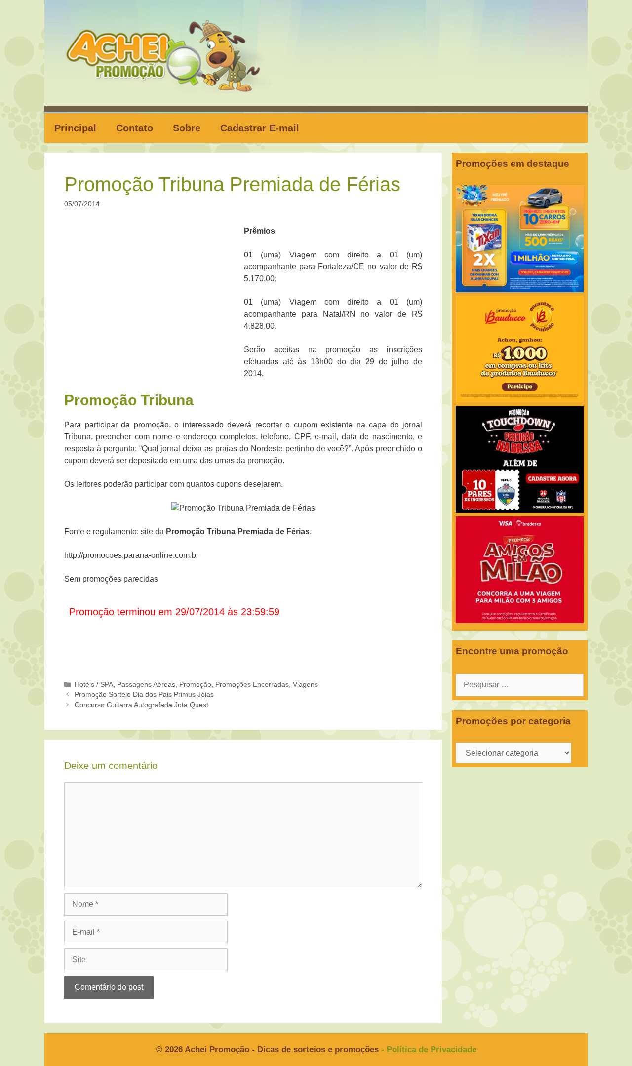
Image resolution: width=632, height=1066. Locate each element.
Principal (75, 128)
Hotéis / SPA (94, 684)
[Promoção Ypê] (520, 289)
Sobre (186, 128)
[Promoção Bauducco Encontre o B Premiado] (520, 399)
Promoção (195, 684)
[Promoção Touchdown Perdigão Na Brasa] (520, 510)
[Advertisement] (157, 298)
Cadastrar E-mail (259, 128)
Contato (134, 128)
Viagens (305, 684)
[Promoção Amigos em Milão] (520, 620)
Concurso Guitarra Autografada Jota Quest (141, 705)
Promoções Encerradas (252, 684)
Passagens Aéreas (146, 684)
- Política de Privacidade (428, 1049)
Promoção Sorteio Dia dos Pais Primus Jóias (144, 694)
